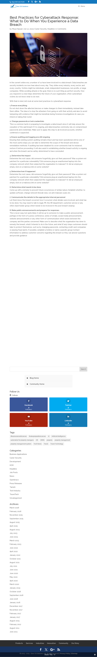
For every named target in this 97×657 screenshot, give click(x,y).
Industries (40, 643)
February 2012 (15, 624)
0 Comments (61, 29)
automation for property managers (22, 440)
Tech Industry (15, 491)
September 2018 (16, 595)
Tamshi (12, 487)
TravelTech (14, 494)
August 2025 (15, 522)
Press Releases (16, 483)
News (12, 476)
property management (62, 440)
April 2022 (14, 551)
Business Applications (18, 454)
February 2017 (15, 613)
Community (63, 643)
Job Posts (14, 472)
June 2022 (14, 548)
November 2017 (16, 610)
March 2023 (14, 540)
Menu (83, 6)
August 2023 (15, 530)
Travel (46, 444)
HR (37, 440)
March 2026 (14, 508)
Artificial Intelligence (59, 436)
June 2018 (14, 599)
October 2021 (15, 559)
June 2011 (14, 632)
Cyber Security (41, 29)
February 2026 (15, 511)
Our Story (75, 643)
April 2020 (14, 581)
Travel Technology (56, 444)
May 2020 (14, 577)
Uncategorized (16, 498)
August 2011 (14, 628)
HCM (11, 465)
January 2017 (15, 617)
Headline (51, 29)
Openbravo (14, 480)
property (49, 440)
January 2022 (15, 555)
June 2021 (14, 570)
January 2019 (15, 588)
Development (15, 461)
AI (48, 436)
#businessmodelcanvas (19, 436)
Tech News (37, 444)
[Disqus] (48, 266)
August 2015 (15, 621)
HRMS (42, 440)
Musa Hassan (17, 29)
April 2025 (14, 526)
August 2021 (15, 562)
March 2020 (14, 584)
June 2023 (14, 537)
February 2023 (15, 544)
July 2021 (13, 566)
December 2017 (16, 606)
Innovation (51, 643)
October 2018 (15, 592)
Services (29, 643)
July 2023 (13, 533)
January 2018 (15, 602)
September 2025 (16, 519)
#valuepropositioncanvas (37, 436)
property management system (21, 444)
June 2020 (14, 573)
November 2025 (16, 515)
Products (19, 643)
